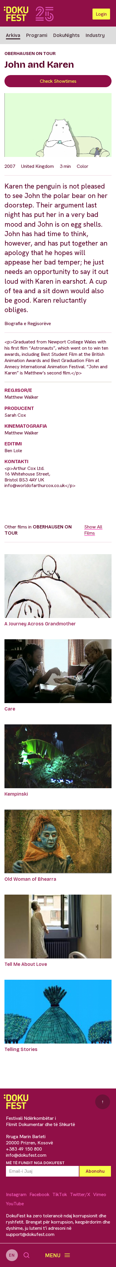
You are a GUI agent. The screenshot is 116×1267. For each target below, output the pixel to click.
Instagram (16, 1194)
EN (12, 1255)
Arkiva (13, 35)
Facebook (39, 1194)
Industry (95, 35)
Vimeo (99, 1194)
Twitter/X (80, 1194)
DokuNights (66, 35)
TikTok (59, 1194)
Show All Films (93, 530)
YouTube (15, 1204)
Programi (36, 35)
